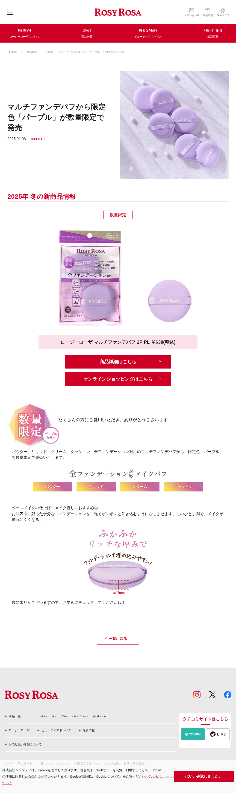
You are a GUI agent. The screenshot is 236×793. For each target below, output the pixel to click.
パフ (54, 716)
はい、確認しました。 (203, 776)
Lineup (86, 33)
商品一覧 (15, 716)
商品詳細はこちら (118, 361)
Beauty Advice (148, 33)
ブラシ (64, 716)
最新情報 (89, 730)
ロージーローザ (19, 730)
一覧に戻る (118, 639)
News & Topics (213, 33)
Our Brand (24, 33)
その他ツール (99, 716)
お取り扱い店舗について (25, 744)
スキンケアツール (80, 716)
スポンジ (43, 716)
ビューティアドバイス (56, 730)
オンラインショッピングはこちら (118, 378)
